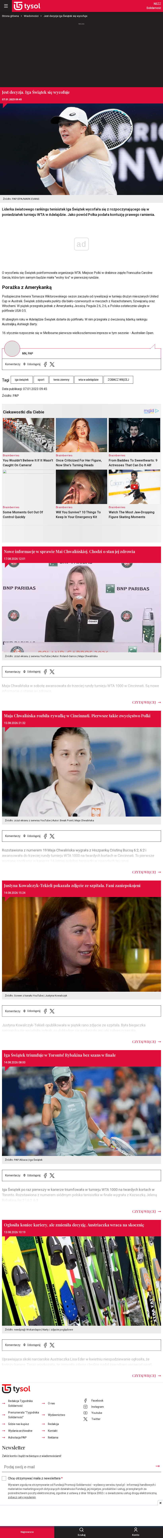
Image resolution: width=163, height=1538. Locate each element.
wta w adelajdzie (89, 380)
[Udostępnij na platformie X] (52, 364)
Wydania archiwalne (20, 1431)
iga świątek (22, 380)
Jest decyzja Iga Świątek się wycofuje (65, 16)
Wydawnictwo (56, 1415)
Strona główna (10, 16)
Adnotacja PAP (17, 1438)
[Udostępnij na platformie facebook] (45, 364)
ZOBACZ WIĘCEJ (118, 380)
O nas (51, 1403)
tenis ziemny (61, 380)
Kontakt (52, 1431)
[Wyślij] (157, 1466)
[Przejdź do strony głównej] (27, 6)
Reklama (53, 1438)
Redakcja (53, 1424)
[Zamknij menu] (6, 6)
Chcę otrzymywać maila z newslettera (35, 1478)
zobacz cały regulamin (22, 1497)
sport (41, 380)
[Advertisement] (81, 53)
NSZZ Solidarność (154, 6)
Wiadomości (31, 16)
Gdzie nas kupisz (18, 1424)
